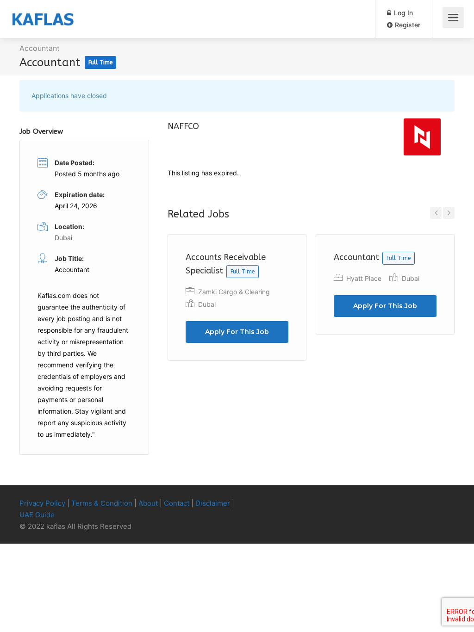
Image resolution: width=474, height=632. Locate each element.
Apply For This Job (237, 332)
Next (449, 213)
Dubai (207, 304)
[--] (433, 503)
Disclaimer (212, 503)
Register (406, 25)
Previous (436, 213)
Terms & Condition (101, 503)
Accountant (39, 48)
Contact (176, 503)
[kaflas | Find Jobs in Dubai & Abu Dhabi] (42, 12)
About (148, 503)
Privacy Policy (42, 503)
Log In (402, 13)
